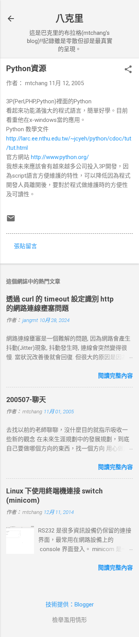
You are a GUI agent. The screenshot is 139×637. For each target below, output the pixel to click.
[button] (128, 70)
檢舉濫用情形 (69, 619)
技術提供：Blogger (70, 604)
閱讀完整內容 (115, 375)
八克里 (69, 18)
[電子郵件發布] (10, 220)
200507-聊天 (26, 400)
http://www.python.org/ (60, 157)
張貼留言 (25, 246)
